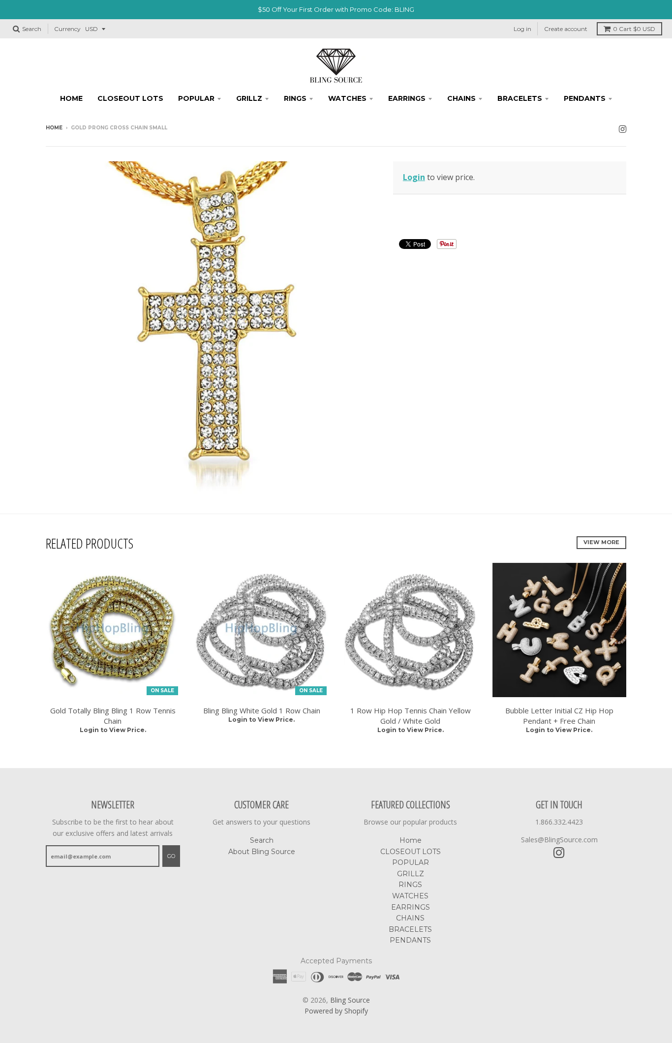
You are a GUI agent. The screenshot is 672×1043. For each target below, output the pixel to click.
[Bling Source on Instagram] (622, 129)
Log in (522, 28)
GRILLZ (249, 98)
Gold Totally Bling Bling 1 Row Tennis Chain (113, 716)
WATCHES (347, 98)
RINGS (295, 98)
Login (414, 177)
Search (262, 840)
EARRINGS (407, 98)
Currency (67, 28)
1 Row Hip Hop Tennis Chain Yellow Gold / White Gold (410, 716)
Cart (634, 28)
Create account (565, 28)
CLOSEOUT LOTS (130, 98)
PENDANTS (585, 98)
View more (601, 542)
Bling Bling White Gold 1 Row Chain (261, 710)
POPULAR (196, 98)
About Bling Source (261, 851)
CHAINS (461, 98)
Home (71, 98)
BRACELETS (519, 98)
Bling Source (350, 1000)
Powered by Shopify (336, 1010)
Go (171, 856)
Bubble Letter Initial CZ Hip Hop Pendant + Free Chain (559, 716)
